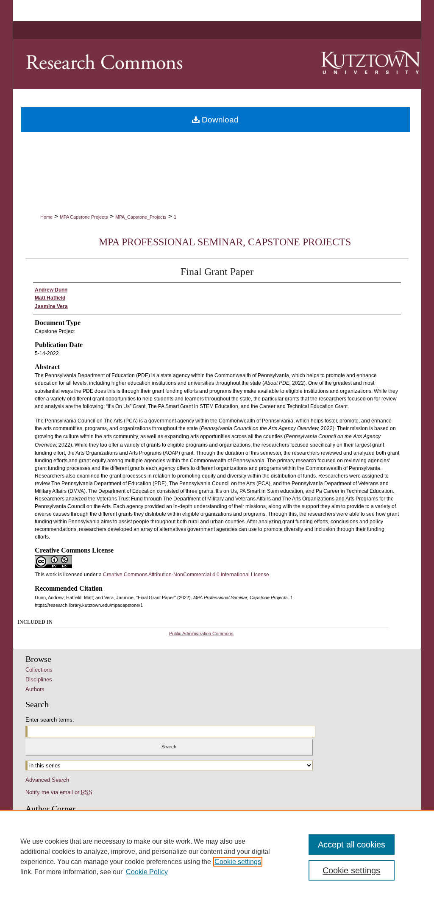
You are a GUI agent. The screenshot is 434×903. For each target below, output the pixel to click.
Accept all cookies (351, 844)
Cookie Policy (147, 871)
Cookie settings (237, 861)
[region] (217, 856)
